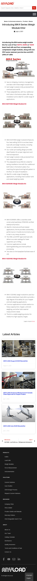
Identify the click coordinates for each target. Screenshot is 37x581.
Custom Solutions (10, 482)
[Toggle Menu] (34, 14)
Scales (6, 457)
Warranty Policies (10, 515)
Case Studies (8, 486)
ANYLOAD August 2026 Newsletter (15, 361)
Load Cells (8, 460)
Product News (28, 21)
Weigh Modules (9, 464)
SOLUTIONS (6, 477)
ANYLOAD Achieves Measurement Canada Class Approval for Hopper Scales (17, 393)
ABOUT (5, 524)
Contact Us (8, 552)
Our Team (8, 533)
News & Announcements (13, 21)
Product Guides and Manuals (13, 511)
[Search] (34, 8)
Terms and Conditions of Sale (13, 548)
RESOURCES (6, 499)
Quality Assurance (10, 544)
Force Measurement (11, 468)
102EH (31, 45)
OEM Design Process (11, 489)
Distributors (8, 541)
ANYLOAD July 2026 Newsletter (14, 426)
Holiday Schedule (10, 537)
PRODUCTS (6, 452)
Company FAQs (9, 504)
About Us (7, 529)
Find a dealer (8, 508)
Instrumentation (9, 471)
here (33, 321)
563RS (25, 45)
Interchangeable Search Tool (13, 519)
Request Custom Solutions (12, 493)
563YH (19, 45)
